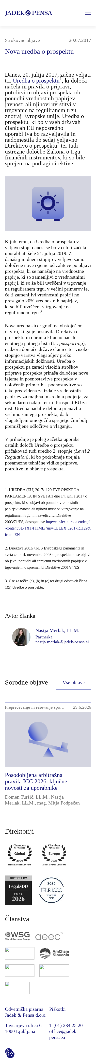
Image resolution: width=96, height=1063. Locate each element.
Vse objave (74, 682)
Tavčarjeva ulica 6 (23, 1025)
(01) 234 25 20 (68, 1025)
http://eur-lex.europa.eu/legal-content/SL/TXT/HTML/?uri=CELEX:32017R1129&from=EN (48, 528)
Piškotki (57, 1009)
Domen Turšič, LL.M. (26, 797)
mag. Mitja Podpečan (58, 803)
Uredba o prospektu (36, 80)
